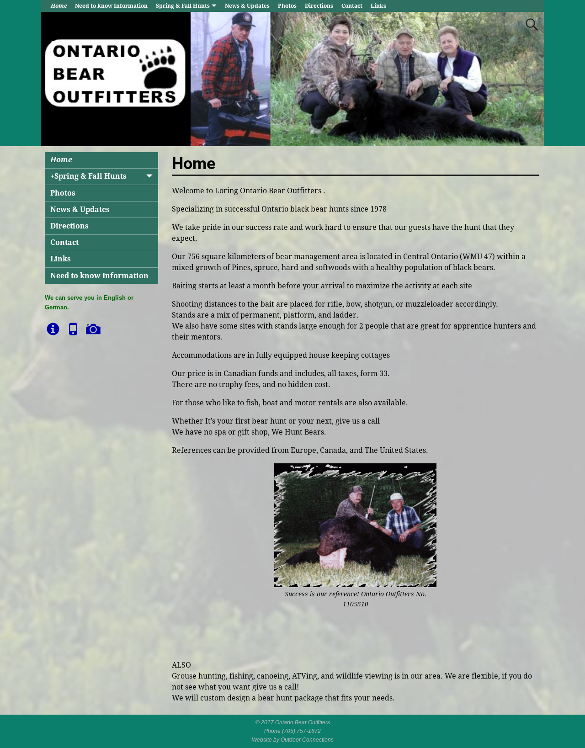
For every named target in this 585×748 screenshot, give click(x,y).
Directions (319, 6)
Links (378, 6)
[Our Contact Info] (74, 325)
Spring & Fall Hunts (183, 6)
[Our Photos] (94, 325)
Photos (287, 6)
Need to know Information (111, 6)
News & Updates (247, 6)
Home (59, 6)
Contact (351, 6)
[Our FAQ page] (54, 325)
